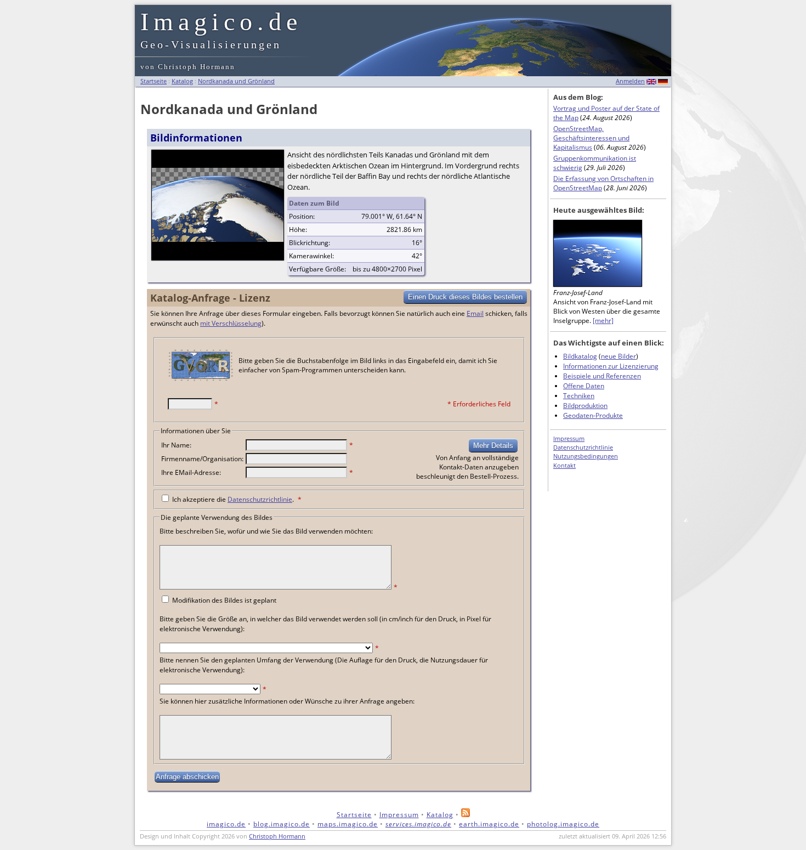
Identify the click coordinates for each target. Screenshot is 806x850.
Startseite (153, 81)
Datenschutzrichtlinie (260, 499)
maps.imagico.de (347, 824)
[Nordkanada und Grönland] (217, 239)
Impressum (568, 438)
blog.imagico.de (281, 824)
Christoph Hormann (277, 836)
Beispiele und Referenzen (602, 376)
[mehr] (603, 320)
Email (475, 313)
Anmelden (630, 81)
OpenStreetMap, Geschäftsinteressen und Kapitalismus (591, 138)
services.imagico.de (418, 824)
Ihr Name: (176, 445)
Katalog (182, 81)
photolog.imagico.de (563, 824)
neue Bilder (618, 356)
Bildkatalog (580, 356)
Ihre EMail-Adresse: (191, 472)
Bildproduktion (585, 405)
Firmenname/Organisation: (202, 458)
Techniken (578, 395)
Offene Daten (583, 385)
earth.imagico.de (489, 824)
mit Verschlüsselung (231, 323)
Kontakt (564, 465)
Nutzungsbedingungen (585, 456)
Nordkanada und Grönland (236, 81)
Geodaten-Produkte (593, 415)
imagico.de (226, 824)
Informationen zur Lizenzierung (611, 366)
